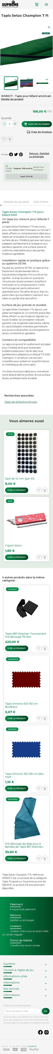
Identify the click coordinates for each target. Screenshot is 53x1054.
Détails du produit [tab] (16, 201)
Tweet (16, 154)
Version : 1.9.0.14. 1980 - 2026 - (19, 1046)
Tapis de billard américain (20, 402)
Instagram (46, 1032)
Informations (11, 982)
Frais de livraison (41, 132)
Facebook (40, 1032)
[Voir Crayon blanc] (26, 529)
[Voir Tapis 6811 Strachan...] (26, 619)
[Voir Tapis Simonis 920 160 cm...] (26, 689)
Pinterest (21, 154)
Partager (11, 154)
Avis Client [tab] (41, 201)
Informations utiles (15, 976)
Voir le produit (16, 490)
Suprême (9, 963)
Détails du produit (12, 99)
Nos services (11, 988)
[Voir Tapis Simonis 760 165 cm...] (26, 759)
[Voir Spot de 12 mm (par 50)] (26, 462)
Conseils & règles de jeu (18, 970)
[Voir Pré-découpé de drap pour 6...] (26, 829)
